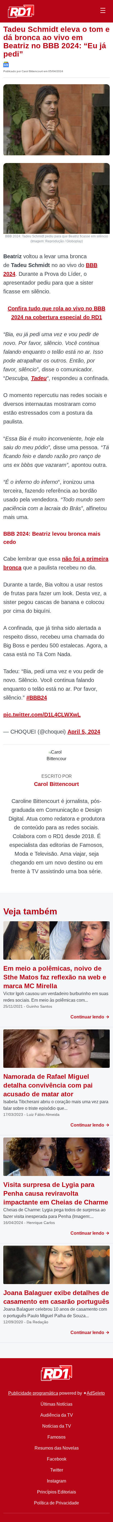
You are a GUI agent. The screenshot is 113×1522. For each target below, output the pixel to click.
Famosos (56, 1437)
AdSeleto (96, 1393)
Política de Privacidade (56, 1503)
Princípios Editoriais (56, 1492)
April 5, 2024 (83, 732)
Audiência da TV (56, 1415)
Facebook (56, 1459)
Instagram (56, 1481)
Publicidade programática (33, 1393)
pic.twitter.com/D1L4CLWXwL (42, 715)
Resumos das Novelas (57, 1448)
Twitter (56, 1470)
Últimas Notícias (56, 1404)
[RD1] (21, 11)
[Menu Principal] (102, 11)
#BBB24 (36, 698)
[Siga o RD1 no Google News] (6, 64)
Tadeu (39, 378)
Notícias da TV (56, 1426)
